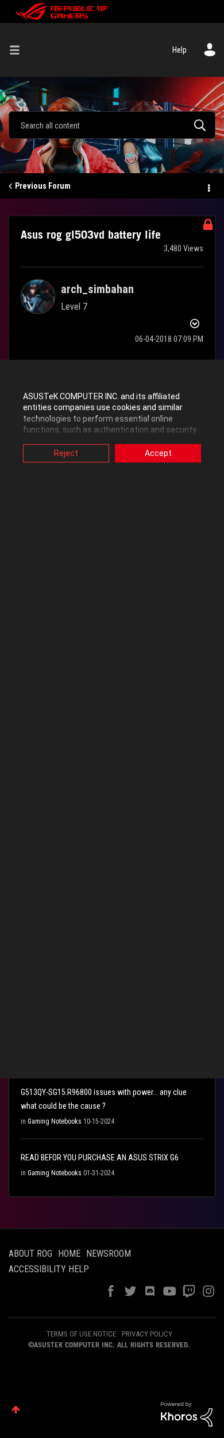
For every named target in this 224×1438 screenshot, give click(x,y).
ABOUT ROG (30, 1253)
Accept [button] (158, 453)
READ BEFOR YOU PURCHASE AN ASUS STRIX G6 (100, 1157)
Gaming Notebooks (55, 1121)
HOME (69, 1253)
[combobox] (112, 125)
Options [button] (207, 186)
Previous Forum (43, 185)
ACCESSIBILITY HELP (49, 1269)
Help (179, 49)
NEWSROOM (108, 1253)
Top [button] (16, 1409)
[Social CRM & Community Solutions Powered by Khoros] (187, 1413)
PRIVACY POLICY (147, 1334)
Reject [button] (66, 453)
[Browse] (19, 50)
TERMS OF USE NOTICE (81, 1334)
